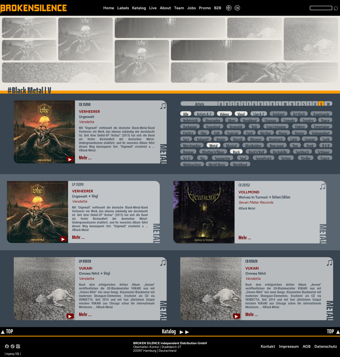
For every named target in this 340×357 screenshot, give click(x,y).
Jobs (191, 8)
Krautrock (276, 138)
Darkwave (190, 126)
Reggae (188, 151)
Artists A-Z (204, 113)
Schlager (323, 151)
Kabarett (203, 138)
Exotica (188, 132)
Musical (231, 145)
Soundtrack (263, 157)
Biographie (212, 120)
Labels (123, 8)
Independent (320, 132)
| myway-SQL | (13, 353)
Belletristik (190, 120)
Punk (310, 145)
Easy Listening (276, 126)
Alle (185, 113)
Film (203, 132)
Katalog (139, 8)
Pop (295, 145)
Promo (205, 8)
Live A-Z (258, 113)
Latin (293, 138)
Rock (236, 151)
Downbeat (213, 126)
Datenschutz (325, 346)
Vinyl (241, 113)
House (283, 132)
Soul (243, 157)
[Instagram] (18, 347)
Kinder (220, 138)
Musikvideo (253, 145)
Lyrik (326, 138)
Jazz (186, 138)
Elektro (300, 126)
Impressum (289, 346)
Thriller (305, 157)
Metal (213, 145)
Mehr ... (85, 157)
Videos (224, 113)
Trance (324, 157)
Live (153, 8)
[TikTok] (12, 347)
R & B (325, 145)
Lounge (310, 138)
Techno (286, 157)
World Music (217, 164)
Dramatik (236, 126)
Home (108, 8)
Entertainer (321, 126)
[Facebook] (6, 347)
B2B (217, 8)
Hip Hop (265, 132)
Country (308, 120)
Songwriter (222, 157)
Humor (299, 132)
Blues (231, 120)
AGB (306, 346)
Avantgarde (321, 113)
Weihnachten (192, 164)
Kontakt (268, 346)
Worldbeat (240, 164)
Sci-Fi (186, 157)
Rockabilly (280, 151)
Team (179, 8)
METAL (163, 154)
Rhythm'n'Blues (213, 151)
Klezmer (255, 138)
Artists (199, 103)
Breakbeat (250, 120)
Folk (217, 132)
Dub (254, 126)
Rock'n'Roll (256, 151)
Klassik (237, 138)
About (165, 8)
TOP (7, 331)
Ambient (279, 113)
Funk (249, 132)
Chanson (270, 120)
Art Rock (299, 113)
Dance (325, 120)
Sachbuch (302, 151)
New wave (277, 145)
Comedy (289, 120)
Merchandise (192, 145)
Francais (232, 132)
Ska (202, 157)
